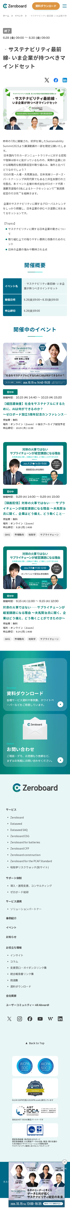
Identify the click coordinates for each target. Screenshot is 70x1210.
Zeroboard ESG (19, 836)
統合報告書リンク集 (22, 974)
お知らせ (11, 937)
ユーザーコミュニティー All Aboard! (27, 1005)
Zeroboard (17, 817)
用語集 (14, 980)
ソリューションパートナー (26, 909)
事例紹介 (11, 918)
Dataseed (16, 823)
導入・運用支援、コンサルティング (31, 886)
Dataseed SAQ (19, 830)
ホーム (6, 15)
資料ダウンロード (45, 6)
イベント (19, 15)
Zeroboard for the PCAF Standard (31, 861)
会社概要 (11, 996)
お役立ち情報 (14, 947)
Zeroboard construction (25, 855)
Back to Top (36, 1043)
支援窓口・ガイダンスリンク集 (28, 968)
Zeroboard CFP (19, 848)
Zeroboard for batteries (25, 842)
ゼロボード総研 (19, 892)
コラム (14, 961)
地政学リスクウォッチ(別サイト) (29, 867)
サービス (11, 809)
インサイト (16, 955)
